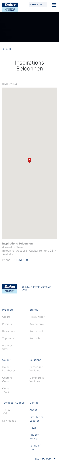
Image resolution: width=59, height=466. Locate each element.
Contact (34, 402)
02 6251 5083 (20, 260)
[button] (29, 160)
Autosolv (35, 338)
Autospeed (36, 331)
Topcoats (8, 338)
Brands (33, 309)
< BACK (6, 49)
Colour (6, 359)
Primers (7, 324)
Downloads (9, 420)
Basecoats (8, 331)
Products (8, 309)
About (33, 409)
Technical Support (14, 402)
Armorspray (36, 324)
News (32, 427)
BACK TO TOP (43, 458)
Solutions (35, 359)
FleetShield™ (37, 316)
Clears (6, 316)
